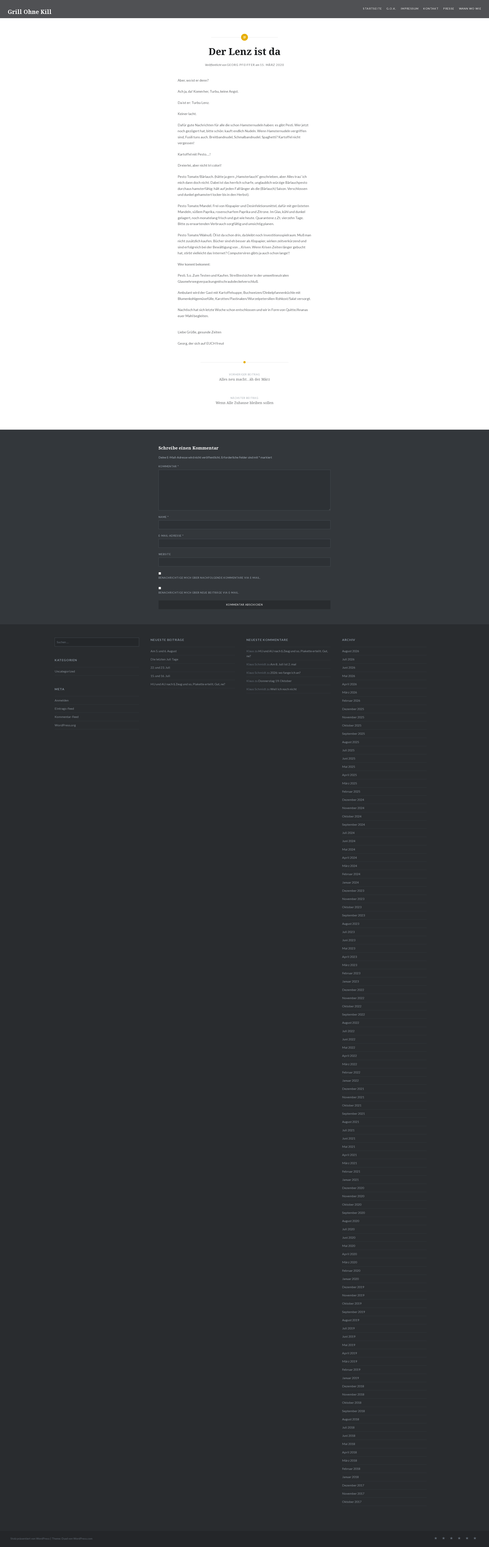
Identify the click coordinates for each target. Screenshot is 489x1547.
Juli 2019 (348, 1328)
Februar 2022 (351, 1072)
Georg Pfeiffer (241, 64)
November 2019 (353, 1295)
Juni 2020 (348, 1237)
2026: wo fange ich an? (285, 672)
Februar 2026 (351, 700)
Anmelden (62, 700)
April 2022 (349, 1055)
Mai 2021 (348, 1146)
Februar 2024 (351, 874)
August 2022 (350, 1022)
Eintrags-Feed (64, 708)
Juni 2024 (348, 841)
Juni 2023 (348, 940)
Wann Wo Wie (470, 8)
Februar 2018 (351, 1468)
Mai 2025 (348, 766)
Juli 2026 (348, 659)
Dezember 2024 (353, 799)
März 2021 (349, 1163)
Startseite (372, 8)
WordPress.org (65, 725)
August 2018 (350, 1419)
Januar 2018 (350, 1477)
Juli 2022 (348, 1031)
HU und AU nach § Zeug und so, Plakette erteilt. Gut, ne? (188, 684)
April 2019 (349, 1353)
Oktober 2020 (351, 1204)
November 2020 (353, 1196)
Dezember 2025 (353, 709)
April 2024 (349, 857)
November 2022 (353, 998)
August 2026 (350, 651)
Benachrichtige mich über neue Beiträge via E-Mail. (199, 592)
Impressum (410, 8)
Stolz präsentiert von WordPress (30, 1538)
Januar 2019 (350, 1378)
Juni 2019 (348, 1336)
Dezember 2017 (353, 1485)
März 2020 (349, 1262)
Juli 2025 (348, 750)
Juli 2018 (348, 1427)
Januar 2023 (350, 981)
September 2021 (353, 1113)
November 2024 (353, 808)
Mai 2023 (348, 948)
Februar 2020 (351, 1270)
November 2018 (353, 1394)
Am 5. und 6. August (164, 651)
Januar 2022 (350, 1080)
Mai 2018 (348, 1444)
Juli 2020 (348, 1229)
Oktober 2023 (351, 907)
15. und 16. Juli (160, 676)
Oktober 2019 (351, 1303)
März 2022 (349, 1064)
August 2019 (350, 1320)
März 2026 (349, 692)
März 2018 (349, 1460)
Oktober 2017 (351, 1501)
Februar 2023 (351, 973)
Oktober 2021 (351, 1105)
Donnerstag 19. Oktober (275, 681)
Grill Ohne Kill (30, 12)
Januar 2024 (350, 882)
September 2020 (353, 1212)
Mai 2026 (348, 676)
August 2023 (350, 923)
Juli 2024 (348, 832)
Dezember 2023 (353, 890)
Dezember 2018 (353, 1386)
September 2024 (353, 824)
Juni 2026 (348, 667)
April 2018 (349, 1452)
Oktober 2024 (351, 816)
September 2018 (353, 1411)
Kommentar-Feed (67, 716)
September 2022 (353, 1014)
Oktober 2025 (351, 725)
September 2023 (353, 915)
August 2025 (350, 742)
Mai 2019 (348, 1345)
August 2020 (350, 1221)
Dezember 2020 (353, 1188)
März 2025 (349, 783)
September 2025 (353, 733)
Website (165, 554)
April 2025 (349, 775)
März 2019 (349, 1361)
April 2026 (349, 684)
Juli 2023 (348, 932)
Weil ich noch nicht (283, 689)
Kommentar (169, 466)
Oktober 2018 (351, 1402)
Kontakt (431, 8)
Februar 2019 (351, 1369)
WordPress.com (82, 1538)
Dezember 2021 (353, 1088)
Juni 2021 (348, 1138)
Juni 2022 (348, 1039)
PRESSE (448, 8)
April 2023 (349, 956)
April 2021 (349, 1155)
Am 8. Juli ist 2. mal (283, 664)
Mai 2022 (348, 1047)
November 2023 (353, 899)
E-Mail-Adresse (171, 535)
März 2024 (349, 865)
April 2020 (349, 1254)
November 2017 (353, 1493)
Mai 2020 (348, 1245)
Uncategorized (65, 671)
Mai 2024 (348, 849)
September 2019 (353, 1312)
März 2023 (349, 965)
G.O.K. (391, 8)
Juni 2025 (348, 758)
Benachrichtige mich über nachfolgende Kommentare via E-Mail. (210, 577)
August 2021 (350, 1121)
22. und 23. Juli (160, 667)
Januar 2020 (350, 1279)
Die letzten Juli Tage (164, 659)
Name (164, 516)
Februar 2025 (351, 791)
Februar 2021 (351, 1171)
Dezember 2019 (353, 1287)
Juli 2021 (348, 1130)
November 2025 (353, 717)
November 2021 (353, 1097)
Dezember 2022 (353, 989)
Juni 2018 (348, 1435)
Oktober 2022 (351, 1006)
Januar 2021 (350, 1179)
